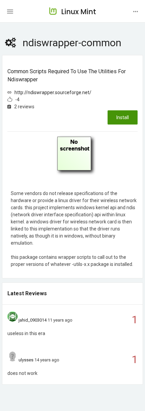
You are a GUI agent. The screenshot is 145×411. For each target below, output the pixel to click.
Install (122, 117)
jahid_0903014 (33, 320)
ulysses (26, 359)
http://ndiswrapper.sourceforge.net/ (52, 92)
